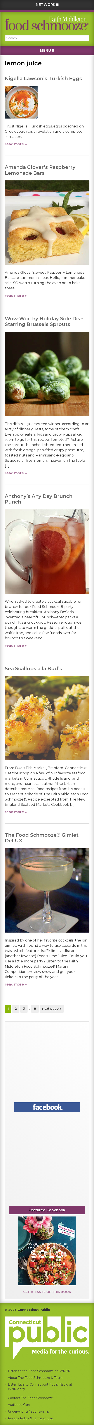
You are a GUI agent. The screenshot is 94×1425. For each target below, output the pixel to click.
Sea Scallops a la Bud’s (33, 669)
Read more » (16, 144)
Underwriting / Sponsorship (28, 1411)
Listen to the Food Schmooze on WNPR (39, 1371)
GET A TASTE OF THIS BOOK (47, 1292)
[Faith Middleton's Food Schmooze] (47, 23)
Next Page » (51, 1009)
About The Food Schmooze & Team (35, 1378)
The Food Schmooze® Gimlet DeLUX (41, 838)
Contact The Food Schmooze (30, 1398)
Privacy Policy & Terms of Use (30, 1418)
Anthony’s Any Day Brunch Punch (38, 499)
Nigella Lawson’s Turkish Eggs (43, 78)
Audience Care (19, 1405)
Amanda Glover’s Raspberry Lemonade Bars (40, 170)
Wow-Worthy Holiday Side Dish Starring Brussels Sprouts (44, 321)
